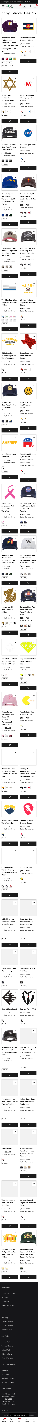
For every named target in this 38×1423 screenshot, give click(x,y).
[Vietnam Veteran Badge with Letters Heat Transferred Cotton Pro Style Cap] (28, 1238)
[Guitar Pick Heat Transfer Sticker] (28, 809)
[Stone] (21, 1063)
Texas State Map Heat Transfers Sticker (26, 355)
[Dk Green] (10, 215)
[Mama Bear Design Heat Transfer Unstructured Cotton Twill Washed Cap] (28, 544)
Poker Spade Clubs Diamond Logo (9, 969)
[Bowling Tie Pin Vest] (28, 998)
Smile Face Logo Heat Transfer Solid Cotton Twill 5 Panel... (9, 406)
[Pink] (10, 316)
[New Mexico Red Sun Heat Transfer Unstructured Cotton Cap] (28, 182)
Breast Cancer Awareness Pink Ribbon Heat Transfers (8, 507)
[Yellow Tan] (21, 725)
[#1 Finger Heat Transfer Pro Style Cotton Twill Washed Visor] (10, 856)
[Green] (25, 111)
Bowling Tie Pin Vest (28, 1009)
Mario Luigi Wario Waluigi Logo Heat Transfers (27, 97)
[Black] (3, 160)
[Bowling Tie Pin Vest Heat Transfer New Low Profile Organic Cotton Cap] (28, 1036)
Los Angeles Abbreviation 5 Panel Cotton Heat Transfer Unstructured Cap (28, 772)
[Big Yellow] (3, 1268)
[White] (10, 111)
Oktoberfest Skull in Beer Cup (27, 969)
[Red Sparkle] (21, 369)
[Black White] (6, 787)
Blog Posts (5, 1301)
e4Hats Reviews (7, 1322)
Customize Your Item (9, 1293)
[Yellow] (14, 59)
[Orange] (3, 320)
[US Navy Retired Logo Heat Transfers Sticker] (28, 1189)
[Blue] (29, 111)
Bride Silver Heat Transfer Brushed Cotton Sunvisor (8, 921)
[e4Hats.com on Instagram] (7, 1411)
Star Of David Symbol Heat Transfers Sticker (8, 97)
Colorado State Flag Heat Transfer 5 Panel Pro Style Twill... (27, 610)
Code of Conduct (7, 1358)
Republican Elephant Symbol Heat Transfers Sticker (28, 456)
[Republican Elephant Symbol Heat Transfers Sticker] (28, 443)
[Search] (30, 6)
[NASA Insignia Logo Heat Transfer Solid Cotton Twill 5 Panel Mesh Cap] (28, 492)
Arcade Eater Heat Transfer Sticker (27, 713)
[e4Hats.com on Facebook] (2, 1411)
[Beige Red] (3, 266)
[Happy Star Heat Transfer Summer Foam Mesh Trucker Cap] (10, 757)
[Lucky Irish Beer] (28, 856)
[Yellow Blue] (3, 834)
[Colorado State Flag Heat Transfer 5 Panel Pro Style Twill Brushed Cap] (28, 595)
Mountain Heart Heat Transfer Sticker (10, 821)
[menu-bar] (4, 6)
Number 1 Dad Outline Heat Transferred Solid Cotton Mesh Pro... (8, 559)
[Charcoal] (10, 160)
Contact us (5, 1370)
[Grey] (14, 320)
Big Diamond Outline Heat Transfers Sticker (28, 661)
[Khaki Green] (10, 266)
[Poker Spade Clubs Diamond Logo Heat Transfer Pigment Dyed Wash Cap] (10, 237)
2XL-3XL (4, 66)
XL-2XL (9, 62)
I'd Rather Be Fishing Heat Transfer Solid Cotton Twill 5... (10, 147)
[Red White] (10, 787)
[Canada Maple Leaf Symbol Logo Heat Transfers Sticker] (10, 647)
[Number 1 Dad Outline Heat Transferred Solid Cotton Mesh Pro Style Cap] (10, 544)
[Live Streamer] (10, 1137)
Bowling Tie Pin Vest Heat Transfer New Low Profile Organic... (28, 1049)
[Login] (24, 6)
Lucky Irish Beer (26, 867)
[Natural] (25, 1167)
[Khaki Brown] (6, 1066)
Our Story (5, 1318)
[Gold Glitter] (3, 111)
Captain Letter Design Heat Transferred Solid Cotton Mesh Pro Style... (8, 199)
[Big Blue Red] (21, 51)
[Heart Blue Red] (29, 51)
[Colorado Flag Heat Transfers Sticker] (28, 26)
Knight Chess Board (9, 1009)
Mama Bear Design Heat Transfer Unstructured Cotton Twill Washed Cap (28, 559)
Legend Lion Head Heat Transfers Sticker (9, 609)
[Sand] (29, 1167)
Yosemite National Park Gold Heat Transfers (8, 1202)
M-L (3, 62)
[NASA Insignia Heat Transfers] (28, 133)
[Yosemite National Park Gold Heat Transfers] (10, 1189)
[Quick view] (15, 21)
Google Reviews (7, 1326)
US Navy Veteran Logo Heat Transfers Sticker (28, 302)
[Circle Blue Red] (25, 51)
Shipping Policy (7, 1354)
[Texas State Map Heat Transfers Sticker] (28, 342)
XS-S (11, 66)
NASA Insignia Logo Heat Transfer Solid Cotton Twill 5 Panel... (27, 507)
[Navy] (6, 160)
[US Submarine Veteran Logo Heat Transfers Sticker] (10, 342)
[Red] (6, 59)
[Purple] (3, 59)
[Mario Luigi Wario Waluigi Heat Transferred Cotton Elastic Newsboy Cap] (10, 26)
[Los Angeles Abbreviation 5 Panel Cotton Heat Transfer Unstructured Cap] (28, 757)
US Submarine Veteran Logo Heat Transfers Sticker (9, 355)
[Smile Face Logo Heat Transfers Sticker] (28, 391)
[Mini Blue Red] (33, 51)
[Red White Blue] (21, 470)
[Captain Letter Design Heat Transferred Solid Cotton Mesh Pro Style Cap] (10, 182)
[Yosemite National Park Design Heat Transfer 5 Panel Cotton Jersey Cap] (28, 1137)
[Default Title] (21, 878)
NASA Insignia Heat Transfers (27, 146)
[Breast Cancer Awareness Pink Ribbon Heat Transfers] (10, 492)
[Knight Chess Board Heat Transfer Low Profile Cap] (28, 1087)
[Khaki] (25, 625)
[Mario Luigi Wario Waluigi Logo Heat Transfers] (28, 84)
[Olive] (29, 1063)
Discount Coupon (8, 1378)
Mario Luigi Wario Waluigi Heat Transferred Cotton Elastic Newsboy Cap (10, 41)
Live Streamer (7, 1148)
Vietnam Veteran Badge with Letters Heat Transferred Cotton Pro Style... (27, 1253)
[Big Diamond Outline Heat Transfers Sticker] (28, 647)
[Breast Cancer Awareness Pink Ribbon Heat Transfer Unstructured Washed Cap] (10, 700)
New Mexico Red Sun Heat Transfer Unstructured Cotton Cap (28, 197)
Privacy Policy (6, 1342)
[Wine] (10, 735)
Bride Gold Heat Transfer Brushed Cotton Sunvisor (26, 921)
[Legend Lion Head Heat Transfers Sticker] (10, 595)
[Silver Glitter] (6, 111)
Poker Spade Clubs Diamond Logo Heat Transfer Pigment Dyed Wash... (9, 252)
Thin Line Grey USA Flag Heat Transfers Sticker (9, 302)
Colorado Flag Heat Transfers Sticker (27, 39)
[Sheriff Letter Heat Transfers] (10, 443)
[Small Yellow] (6, 1268)
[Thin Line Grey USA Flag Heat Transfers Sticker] (10, 288)
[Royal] (3, 215)
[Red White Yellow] (25, 418)
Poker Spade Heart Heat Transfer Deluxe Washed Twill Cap (10, 1101)
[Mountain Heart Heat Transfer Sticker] (10, 809)
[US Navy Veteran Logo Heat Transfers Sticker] (28, 288)
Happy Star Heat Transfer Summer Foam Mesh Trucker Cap (9, 772)
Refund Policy (6, 1350)
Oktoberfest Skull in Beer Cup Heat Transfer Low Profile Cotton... (9, 1051)
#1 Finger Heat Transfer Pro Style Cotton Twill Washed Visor (9, 871)
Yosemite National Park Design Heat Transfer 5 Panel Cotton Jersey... (27, 1152)
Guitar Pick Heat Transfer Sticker (26, 821)
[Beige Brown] (6, 266)
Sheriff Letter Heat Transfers (9, 455)
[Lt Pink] (3, 735)
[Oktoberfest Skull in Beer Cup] (28, 957)
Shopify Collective (8, 1305)
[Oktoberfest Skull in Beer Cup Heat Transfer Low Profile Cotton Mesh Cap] (10, 1036)
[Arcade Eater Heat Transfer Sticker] (28, 700)
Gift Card (5, 1297)
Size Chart (5, 1374)
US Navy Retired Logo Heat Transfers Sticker (28, 1202)
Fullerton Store (7, 1330)
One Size (23, 55)
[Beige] (25, 574)
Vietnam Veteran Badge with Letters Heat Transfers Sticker (9, 1253)
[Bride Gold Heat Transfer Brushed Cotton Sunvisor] (28, 908)
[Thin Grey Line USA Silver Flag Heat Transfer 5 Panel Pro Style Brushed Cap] (28, 237)
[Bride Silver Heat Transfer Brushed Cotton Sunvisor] (10, 908)
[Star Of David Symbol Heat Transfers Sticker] (10, 84)
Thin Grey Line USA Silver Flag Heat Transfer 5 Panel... (27, 250)
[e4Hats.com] (11, 6)
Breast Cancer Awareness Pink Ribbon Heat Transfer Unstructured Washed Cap (8, 718)
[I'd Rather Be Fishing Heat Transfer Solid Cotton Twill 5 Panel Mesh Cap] (10, 133)
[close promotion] (35, 2)
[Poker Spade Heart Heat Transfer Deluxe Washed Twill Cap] (10, 1087)
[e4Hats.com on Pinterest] (5, 1411)
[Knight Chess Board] (10, 998)
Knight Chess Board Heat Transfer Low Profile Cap (27, 1101)
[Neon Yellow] (21, 675)
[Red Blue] (14, 316)
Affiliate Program (8, 1382)
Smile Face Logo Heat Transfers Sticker (26, 404)
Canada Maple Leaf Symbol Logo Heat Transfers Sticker (9, 661)
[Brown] (21, 212)
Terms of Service (7, 1346)
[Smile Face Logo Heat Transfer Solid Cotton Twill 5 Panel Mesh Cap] (10, 391)
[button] (10, 72)
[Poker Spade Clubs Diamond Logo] (10, 957)
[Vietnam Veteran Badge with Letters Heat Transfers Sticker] (10, 1238)
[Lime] (10, 59)
